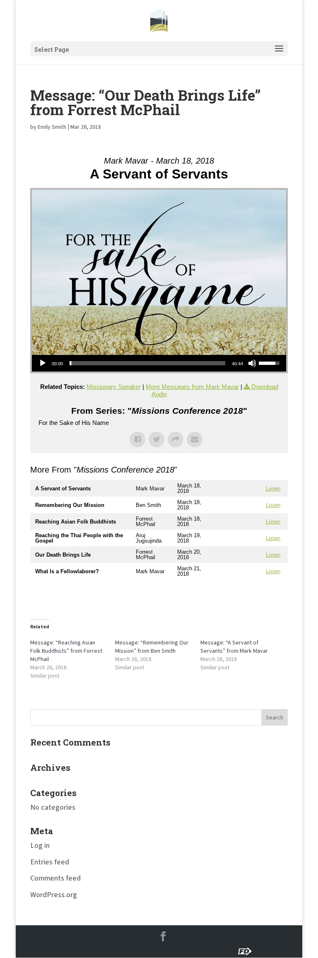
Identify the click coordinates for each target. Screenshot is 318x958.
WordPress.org (53, 895)
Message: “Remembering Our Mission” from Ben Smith (151, 647)
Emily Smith (52, 127)
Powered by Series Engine (257, 596)
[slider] (147, 363)
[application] (159, 363)
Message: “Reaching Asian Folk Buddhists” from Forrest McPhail (66, 651)
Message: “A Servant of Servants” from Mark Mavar (234, 647)
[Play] (43, 363)
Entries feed (49, 862)
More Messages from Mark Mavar (192, 386)
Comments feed (55, 878)
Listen (273, 488)
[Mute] (252, 363)
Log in (40, 845)
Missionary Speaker (114, 386)
